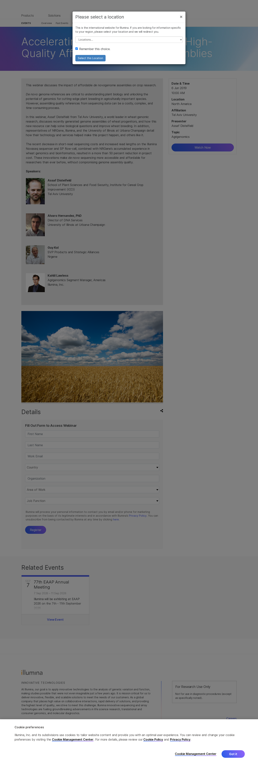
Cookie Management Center (72, 739)
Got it (233, 754)
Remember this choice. (94, 49)
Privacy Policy (180, 739)
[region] (129, 741)
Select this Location (90, 58)
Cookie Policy (153, 739)
